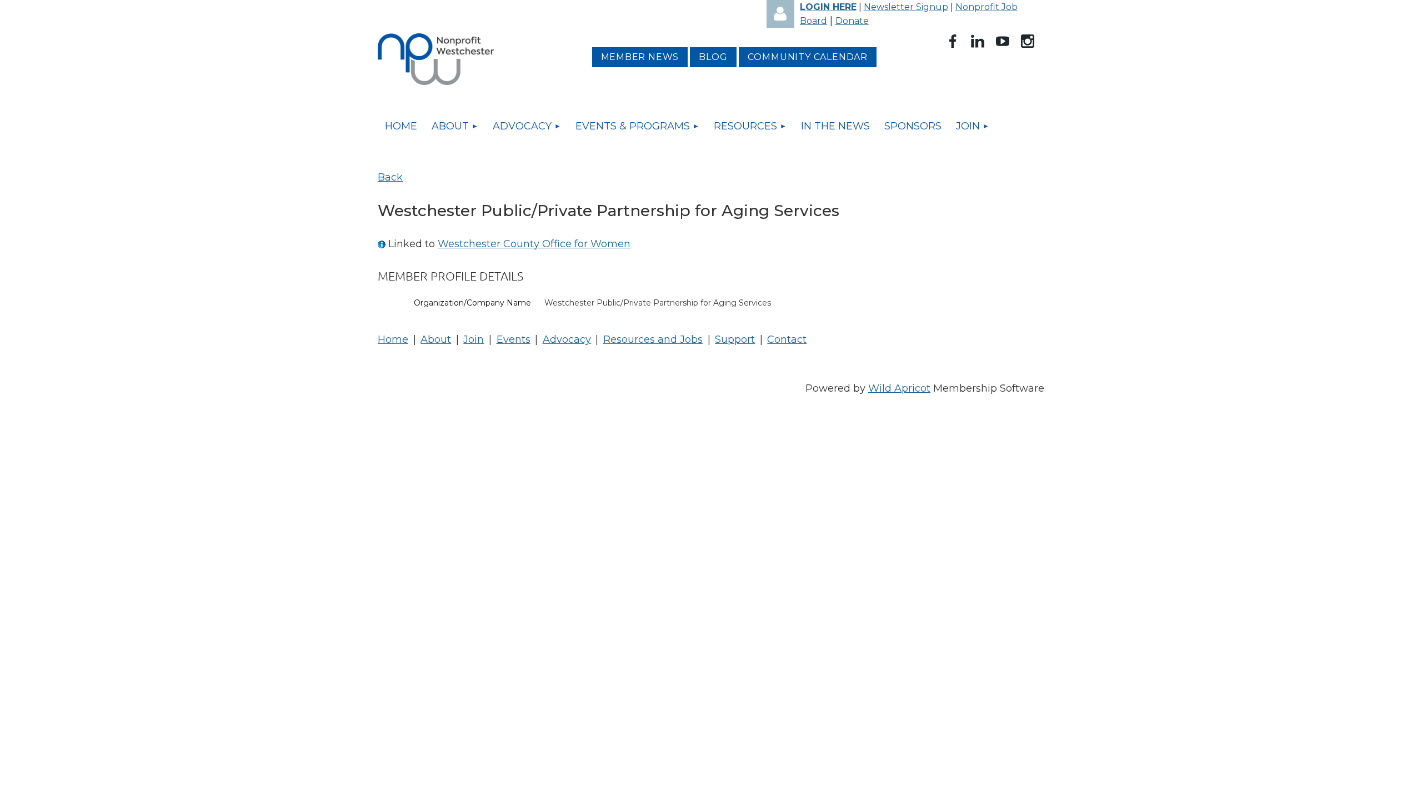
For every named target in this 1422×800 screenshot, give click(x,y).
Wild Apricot (899, 388)
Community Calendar (808, 57)
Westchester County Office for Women (534, 244)
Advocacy (567, 339)
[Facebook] (952, 41)
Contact (787, 339)
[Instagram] (1027, 41)
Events (513, 339)
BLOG (713, 57)
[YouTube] (1002, 41)
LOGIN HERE (828, 7)
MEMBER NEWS (640, 57)
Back (390, 177)
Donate (852, 21)
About (435, 339)
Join (473, 339)
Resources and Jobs (653, 339)
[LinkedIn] (977, 41)
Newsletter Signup (906, 7)
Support (735, 339)
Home (393, 339)
